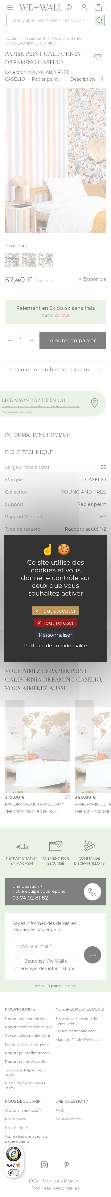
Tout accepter (57, 610)
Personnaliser (55, 635)
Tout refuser (57, 623)
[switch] (13, 1172)
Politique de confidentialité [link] (55, 645)
